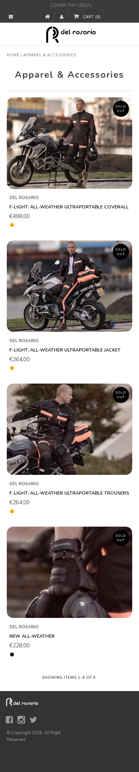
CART (91, 16)
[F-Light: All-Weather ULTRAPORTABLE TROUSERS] (69, 429)
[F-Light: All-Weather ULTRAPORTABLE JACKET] (69, 286)
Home (13, 55)
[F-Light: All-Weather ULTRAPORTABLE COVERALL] (69, 142)
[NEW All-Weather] (69, 572)
